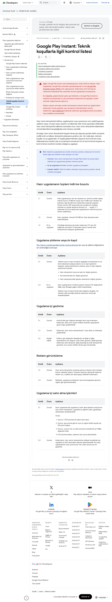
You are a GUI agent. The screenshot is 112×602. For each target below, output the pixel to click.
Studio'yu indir (90, 545)
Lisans (41, 591)
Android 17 (76, 526)
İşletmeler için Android (37, 537)
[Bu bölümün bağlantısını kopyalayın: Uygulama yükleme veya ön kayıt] (79, 240)
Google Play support (103, 538)
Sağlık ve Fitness (48, 536)
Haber (34, 549)
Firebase (35, 577)
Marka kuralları (50, 591)
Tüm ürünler (36, 584)
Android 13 (76, 540)
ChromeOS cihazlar (63, 536)
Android (35, 533)
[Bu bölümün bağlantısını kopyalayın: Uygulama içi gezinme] (66, 306)
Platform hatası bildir (104, 527)
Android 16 (76, 530)
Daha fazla (27, 3)
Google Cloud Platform (40, 580)
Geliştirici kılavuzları (88, 537)
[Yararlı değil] (103, 38)
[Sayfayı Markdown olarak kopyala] (46, 57)
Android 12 (76, 544)
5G (46, 549)
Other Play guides (28, 11)
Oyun (47, 526)
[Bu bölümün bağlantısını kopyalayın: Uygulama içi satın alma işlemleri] (79, 393)
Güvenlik (35, 542)
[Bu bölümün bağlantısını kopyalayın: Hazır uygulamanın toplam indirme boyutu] (91, 184)
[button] (13, 28)
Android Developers (43, 38)
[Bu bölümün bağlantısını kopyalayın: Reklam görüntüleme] (65, 356)
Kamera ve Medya (49, 541)
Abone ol (85, 597)
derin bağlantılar (58, 111)
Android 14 (76, 537)
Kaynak (34, 545)
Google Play (9, 11)
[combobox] (50, 3)
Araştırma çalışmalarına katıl (103, 544)
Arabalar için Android (63, 542)
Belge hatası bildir (103, 532)
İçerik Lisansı (59, 469)
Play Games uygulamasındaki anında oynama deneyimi (57, 245)
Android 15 (76, 533)
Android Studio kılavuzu (90, 531)
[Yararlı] (100, 38)
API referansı (89, 541)
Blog (33, 552)
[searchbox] (15, 19)
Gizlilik (47, 546)
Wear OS (62, 532)
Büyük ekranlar (64, 529)
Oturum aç (105, 3)
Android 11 (75, 547)
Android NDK (89, 548)
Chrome (35, 573)
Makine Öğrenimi (48, 531)
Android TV (62, 546)
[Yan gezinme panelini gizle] (26, 598)
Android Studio (92, 3)
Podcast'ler (36, 556)
